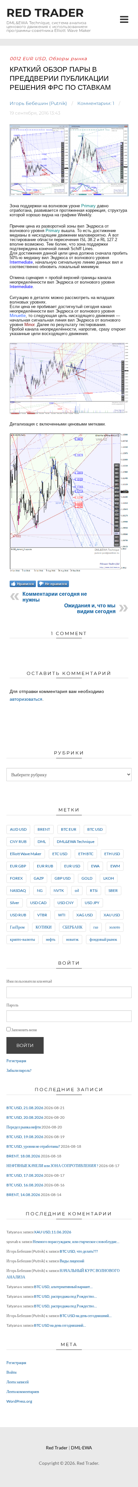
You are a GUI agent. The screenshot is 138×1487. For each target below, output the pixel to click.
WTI (61, 914)
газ (95, 927)
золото (114, 927)
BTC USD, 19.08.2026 (24, 1136)
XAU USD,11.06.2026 (52, 1232)
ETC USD (59, 853)
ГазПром (17, 927)
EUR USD (72, 866)
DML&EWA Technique (75, 841)
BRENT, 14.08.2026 (23, 1194)
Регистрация (16, 1060)
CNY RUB (18, 841)
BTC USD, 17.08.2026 (24, 1175)
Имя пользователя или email (29, 981)
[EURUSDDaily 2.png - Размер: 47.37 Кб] (69, 571)
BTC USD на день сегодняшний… (86, 1315)
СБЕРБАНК (72, 927)
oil (77, 890)
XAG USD (84, 914)
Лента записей (17, 1381)
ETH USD (112, 853)
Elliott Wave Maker (25, 853)
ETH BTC (85, 853)
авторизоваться (26, 699)
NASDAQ (18, 890)
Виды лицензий (72, 1260)
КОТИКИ (44, 927)
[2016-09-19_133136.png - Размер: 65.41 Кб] (69, 194)
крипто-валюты (22, 939)
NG (40, 890)
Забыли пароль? (18, 1070)
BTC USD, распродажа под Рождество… (65, 1296)
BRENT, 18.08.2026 (23, 1156)
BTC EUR (68, 829)
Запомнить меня (24, 1029)
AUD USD (18, 829)
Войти (25, 1045)
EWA (95, 866)
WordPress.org (19, 1401)
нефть (50, 939)
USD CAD (38, 902)
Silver (14, 902)
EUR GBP (18, 866)
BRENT (44, 829)
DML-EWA (81, 1447)
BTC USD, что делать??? (79, 1251)
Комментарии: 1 (95, 103)
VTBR (42, 914)
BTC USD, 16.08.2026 (24, 1185)
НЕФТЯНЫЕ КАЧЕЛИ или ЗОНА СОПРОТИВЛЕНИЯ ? (52, 1165)
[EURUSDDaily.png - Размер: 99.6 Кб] (69, 413)
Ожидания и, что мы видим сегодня (90, 608)
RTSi (94, 890)
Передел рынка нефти (23, 1127)
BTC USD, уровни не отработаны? (33, 1146)
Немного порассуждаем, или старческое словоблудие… (76, 1241)
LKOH (108, 878)
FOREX (16, 878)
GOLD (87, 878)
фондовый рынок (103, 939)
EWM (115, 866)
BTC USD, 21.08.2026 (24, 1107)
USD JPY (92, 902)
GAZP (39, 878)
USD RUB (18, 914)
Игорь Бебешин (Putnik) (38, 103)
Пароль (12, 1005)
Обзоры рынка (67, 58)
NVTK (59, 890)
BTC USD (95, 829)
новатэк (72, 939)
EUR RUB (45, 866)
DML (42, 841)
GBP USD (63, 878)
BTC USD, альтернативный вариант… (63, 1286)
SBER (113, 890)
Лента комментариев (22, 1391)
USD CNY (65, 902)
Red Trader (45, 13)
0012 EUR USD (28, 58)
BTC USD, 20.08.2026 (24, 1117)
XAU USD (112, 914)
